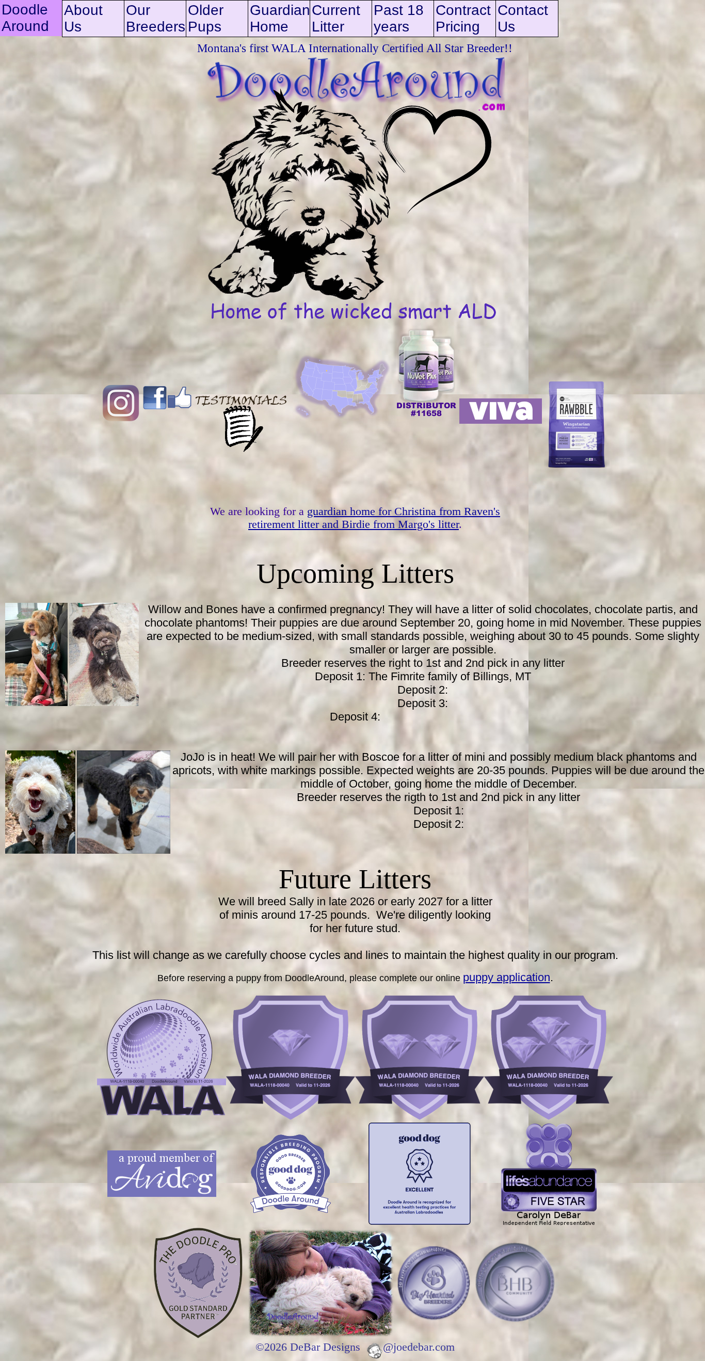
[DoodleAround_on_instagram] (120, 421)
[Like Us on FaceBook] (167, 421)
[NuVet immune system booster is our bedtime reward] (426, 421)
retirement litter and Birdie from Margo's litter (353, 524)
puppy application (506, 977)
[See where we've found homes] (341, 421)
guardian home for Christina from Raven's (403, 511)
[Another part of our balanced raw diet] (500, 421)
